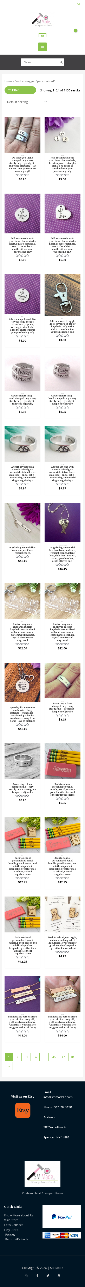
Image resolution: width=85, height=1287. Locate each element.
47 (63, 1057)
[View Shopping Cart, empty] (43, 35)
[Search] (61, 62)
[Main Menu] (42, 47)
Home (8, 81)
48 (72, 1057)
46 (53, 1057)
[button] (79, 4)
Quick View (22, 149)
